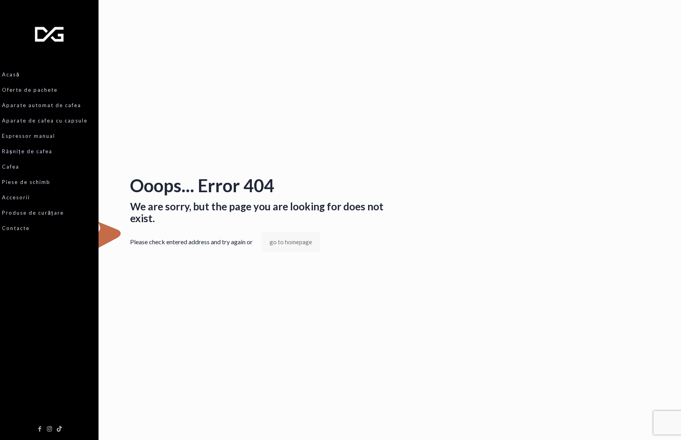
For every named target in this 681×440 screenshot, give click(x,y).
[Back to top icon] (643, 424)
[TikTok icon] (59, 428)
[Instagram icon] (49, 428)
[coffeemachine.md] (49, 33)
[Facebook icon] (40, 428)
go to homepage (291, 241)
